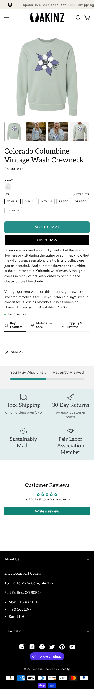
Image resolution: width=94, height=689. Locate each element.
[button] (78, 17)
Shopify (64, 669)
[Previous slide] (9, 342)
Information (14, 631)
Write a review (47, 511)
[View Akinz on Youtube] (72, 647)
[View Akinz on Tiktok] (32, 647)
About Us (11, 559)
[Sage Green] (8, 186)
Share (17, 352)
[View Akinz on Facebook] (42, 647)
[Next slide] (84, 342)
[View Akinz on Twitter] (52, 647)
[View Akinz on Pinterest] (62, 647)
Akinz (38, 669)
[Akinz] (47, 18)
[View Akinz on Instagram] (22, 647)
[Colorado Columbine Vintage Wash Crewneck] (14, 131)
